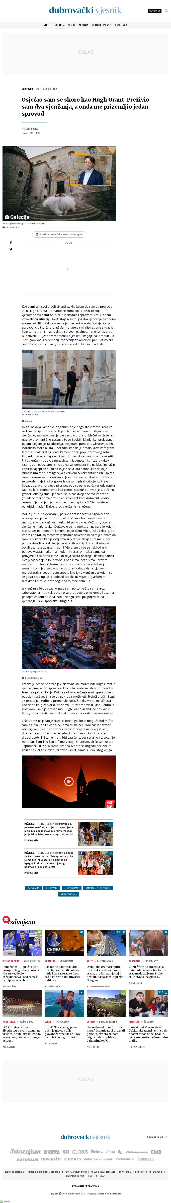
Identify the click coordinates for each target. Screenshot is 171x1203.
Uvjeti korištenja (14, 1172)
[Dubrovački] (85, 10)
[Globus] (80, 1151)
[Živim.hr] (97, 1151)
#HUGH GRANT (71, 888)
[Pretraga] (166, 11)
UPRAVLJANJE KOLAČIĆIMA (85, 1186)
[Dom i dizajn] (155, 1151)
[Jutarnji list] (25, 1151)
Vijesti (47, 25)
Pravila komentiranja (103, 1172)
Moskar (83, 25)
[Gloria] (110, 1151)
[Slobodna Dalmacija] (51, 1151)
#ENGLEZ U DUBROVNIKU (98, 888)
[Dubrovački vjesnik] (98, 1159)
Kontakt (140, 1172)
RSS (90, 1175)
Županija (60, 25)
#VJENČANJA (33, 888)
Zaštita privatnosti (75, 1172)
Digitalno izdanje (101, 25)
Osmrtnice (121, 25)
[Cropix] (73, 1159)
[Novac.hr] (51, 1159)
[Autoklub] (28, 1159)
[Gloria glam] (120, 1151)
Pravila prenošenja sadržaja (44, 1172)
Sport (71, 25)
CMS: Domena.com (113, 1193)
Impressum (125, 1172)
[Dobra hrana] (136, 1151)
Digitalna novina (75, 1175)
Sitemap (100, 1175)
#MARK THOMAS (68, 894)
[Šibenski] (145, 1159)
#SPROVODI (51, 888)
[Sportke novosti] (66, 1151)
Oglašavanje (155, 1172)
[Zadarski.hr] (125, 1159)
